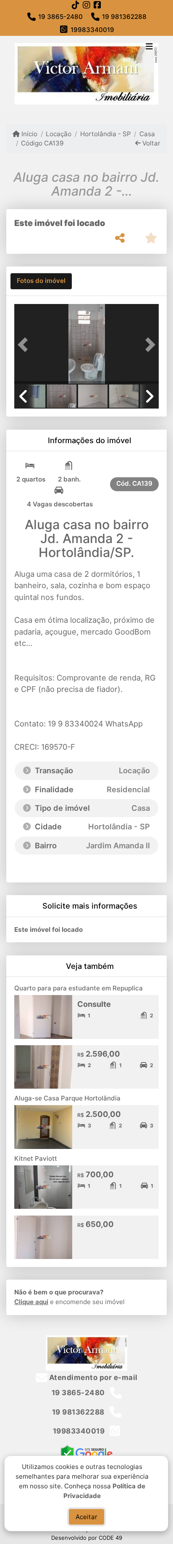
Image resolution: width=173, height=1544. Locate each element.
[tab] (41, 281)
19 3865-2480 (60, 17)
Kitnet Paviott (35, 1158)
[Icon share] (75, 5)
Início (28, 134)
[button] (25, 344)
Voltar (150, 143)
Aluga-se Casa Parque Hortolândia (67, 1098)
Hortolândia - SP (105, 134)
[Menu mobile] (86, 73)
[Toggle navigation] (149, 47)
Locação (58, 134)
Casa (147, 134)
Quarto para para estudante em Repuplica (78, 988)
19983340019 (92, 30)
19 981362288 (124, 17)
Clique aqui (31, 1302)
